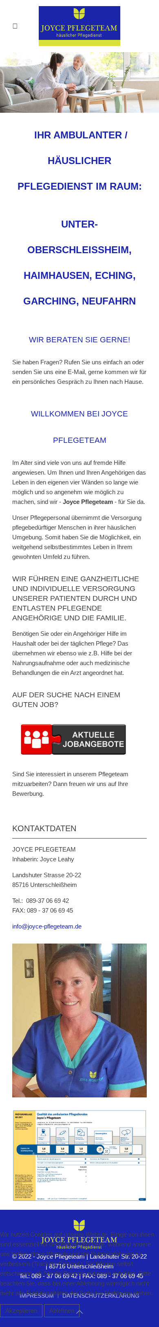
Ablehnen (61, 1310)
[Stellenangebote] (73, 738)
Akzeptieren (21, 1310)
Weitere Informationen (80, 1321)
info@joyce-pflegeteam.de (47, 926)
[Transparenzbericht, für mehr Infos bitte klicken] (79, 1155)
